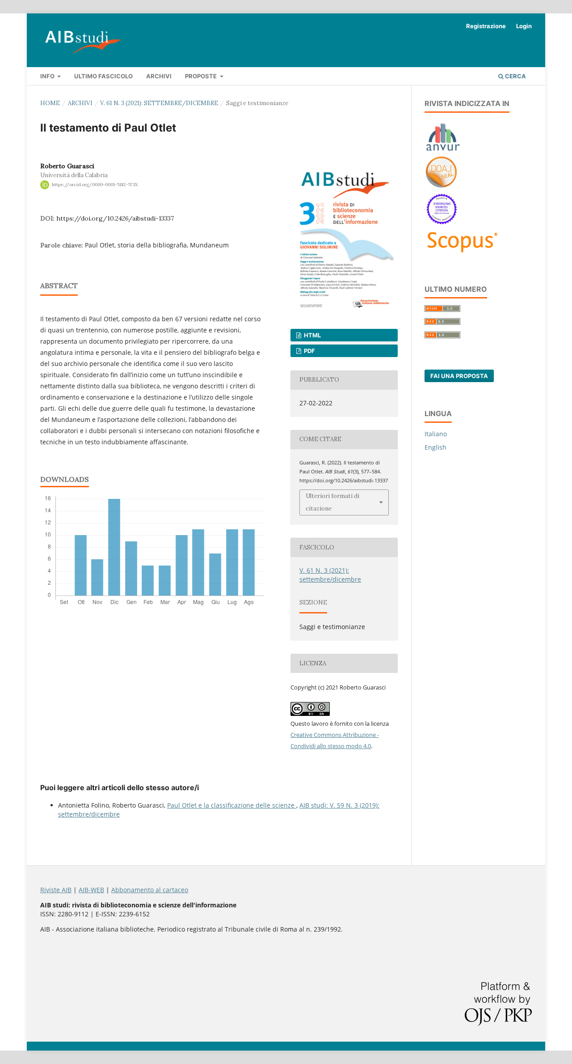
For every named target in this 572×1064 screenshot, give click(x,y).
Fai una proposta (459, 375)
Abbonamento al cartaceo (149, 889)
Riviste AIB (56, 889)
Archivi (159, 76)
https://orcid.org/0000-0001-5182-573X (95, 184)
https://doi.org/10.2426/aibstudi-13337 (115, 218)
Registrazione (486, 26)
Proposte (201, 76)
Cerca (515, 76)
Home (50, 103)
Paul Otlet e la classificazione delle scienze (231, 805)
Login (524, 26)
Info (48, 76)
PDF (309, 350)
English (435, 447)
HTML (312, 335)
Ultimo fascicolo (103, 76)
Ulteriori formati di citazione (332, 502)
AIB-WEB (91, 889)
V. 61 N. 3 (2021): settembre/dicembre (159, 103)
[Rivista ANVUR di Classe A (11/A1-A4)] (443, 150)
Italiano (436, 434)
